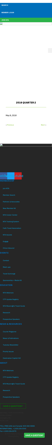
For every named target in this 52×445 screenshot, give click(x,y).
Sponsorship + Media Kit (12, 280)
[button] (50, 50)
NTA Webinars (8, 293)
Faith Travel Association (12, 228)
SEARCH (4, 5)
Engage (5, 241)
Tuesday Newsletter (10, 345)
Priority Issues (8, 351)
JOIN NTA (5, 20)
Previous (10, 125)
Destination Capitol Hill (12, 358)
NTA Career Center (10, 215)
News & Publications (11, 338)
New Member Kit (9, 208)
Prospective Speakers (11, 319)
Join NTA (6, 188)
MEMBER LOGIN (7, 12)
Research (6, 313)
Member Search (9, 195)
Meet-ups (7, 267)
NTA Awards (7, 235)
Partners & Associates (11, 202)
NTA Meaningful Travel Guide (14, 306)
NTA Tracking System (11, 222)
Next (43, 125)
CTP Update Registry (11, 299)
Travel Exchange (9, 274)
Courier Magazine (9, 332)
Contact (6, 260)
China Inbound (8, 248)
